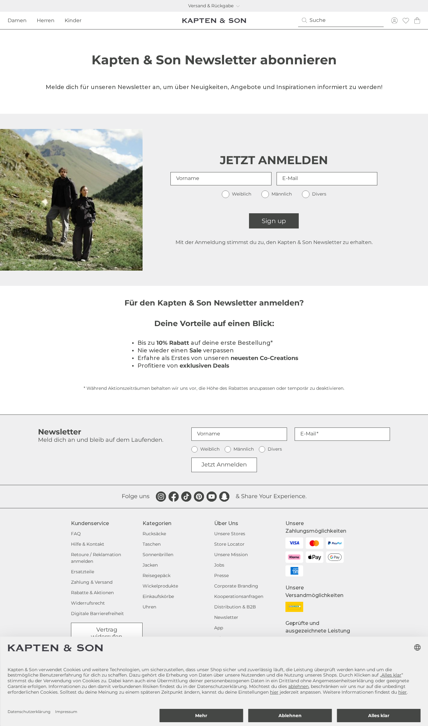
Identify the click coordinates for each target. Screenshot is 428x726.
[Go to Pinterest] (199, 496)
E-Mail (290, 178)
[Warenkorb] (417, 20)
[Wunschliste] (406, 20)
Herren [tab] (45, 20)
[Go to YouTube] (212, 496)
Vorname (187, 178)
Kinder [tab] (73, 20)
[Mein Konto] (394, 20)
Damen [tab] (17, 20)
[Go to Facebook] (174, 496)
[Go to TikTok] (186, 496)
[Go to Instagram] (161, 496)
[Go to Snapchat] (224, 496)
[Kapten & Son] (214, 20)
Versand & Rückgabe (210, 6)
